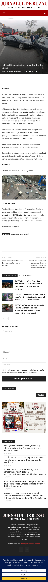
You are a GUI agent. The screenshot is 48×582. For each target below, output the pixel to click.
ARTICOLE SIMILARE (10, 275)
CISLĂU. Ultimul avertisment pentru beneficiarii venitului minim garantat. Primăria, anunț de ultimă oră (30, 297)
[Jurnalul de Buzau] (24, 5)
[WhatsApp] (27, 82)
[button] (3, 13)
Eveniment (10, 18)
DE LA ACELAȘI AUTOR (26, 275)
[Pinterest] (22, 82)
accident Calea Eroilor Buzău (19, 234)
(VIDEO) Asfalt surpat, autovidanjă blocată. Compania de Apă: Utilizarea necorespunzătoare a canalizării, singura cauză (25, 471)
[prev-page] (3, 318)
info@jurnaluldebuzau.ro (30, 544)
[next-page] (7, 318)
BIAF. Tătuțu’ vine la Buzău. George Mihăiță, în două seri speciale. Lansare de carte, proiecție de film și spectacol (24, 483)
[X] (16, 82)
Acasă (3, 18)
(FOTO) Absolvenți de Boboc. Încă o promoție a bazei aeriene (13, 263)
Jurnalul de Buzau (12, 71)
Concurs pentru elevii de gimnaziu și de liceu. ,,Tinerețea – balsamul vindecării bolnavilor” (37, 264)
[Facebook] (11, 82)
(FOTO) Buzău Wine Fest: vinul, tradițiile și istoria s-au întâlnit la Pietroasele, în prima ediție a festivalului (22, 448)
